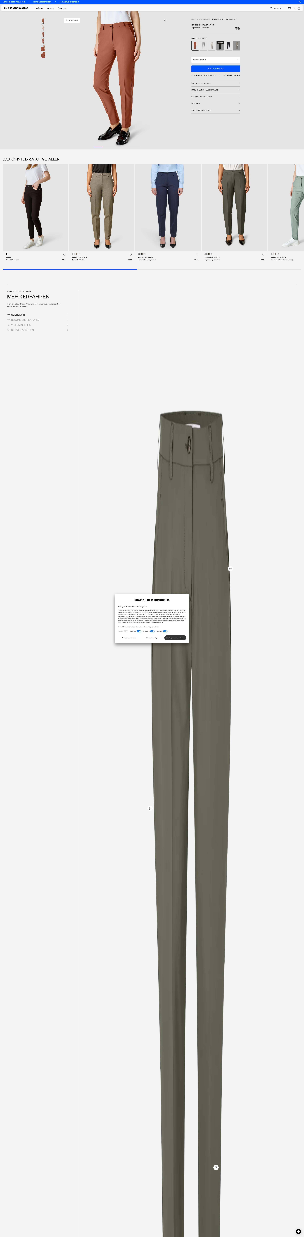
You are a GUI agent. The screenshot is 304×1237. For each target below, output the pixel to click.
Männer (40, 8)
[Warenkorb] (299, 8)
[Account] (294, 8)
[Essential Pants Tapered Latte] (101, 207)
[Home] (16, 8)
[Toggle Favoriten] (165, 20)
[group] (117, 80)
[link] (230, 568)
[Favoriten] (289, 8)
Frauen (50, 8)
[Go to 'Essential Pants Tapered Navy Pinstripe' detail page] (228, 45)
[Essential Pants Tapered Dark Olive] (234, 207)
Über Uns (62, 8)
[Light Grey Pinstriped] (72, 254)
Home (192, 19)
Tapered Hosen (205, 19)
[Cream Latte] (74, 254)
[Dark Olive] (76, 254)
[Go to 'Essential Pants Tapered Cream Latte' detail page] (211, 45)
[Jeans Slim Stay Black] (35, 207)
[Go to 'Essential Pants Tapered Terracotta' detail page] (195, 45)
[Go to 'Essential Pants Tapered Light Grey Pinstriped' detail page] (203, 45)
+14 (79, 254)
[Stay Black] (6, 254)
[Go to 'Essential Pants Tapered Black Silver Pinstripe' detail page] (220, 45)
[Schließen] (299, 1)
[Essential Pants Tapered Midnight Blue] (168, 207)
